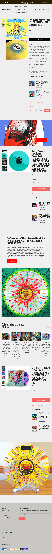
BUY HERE (26, 448)
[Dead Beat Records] (6, 9)
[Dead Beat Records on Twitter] (5, 2)
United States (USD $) (45, 2)
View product (39, 87)
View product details (37, 194)
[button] (26, 6)
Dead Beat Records (8, 547)
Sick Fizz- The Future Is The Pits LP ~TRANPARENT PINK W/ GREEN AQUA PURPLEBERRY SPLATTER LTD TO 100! (45, 348)
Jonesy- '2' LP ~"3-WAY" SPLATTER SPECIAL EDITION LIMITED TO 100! (35, 345)
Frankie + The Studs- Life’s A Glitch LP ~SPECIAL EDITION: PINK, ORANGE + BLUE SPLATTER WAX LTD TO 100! (6, 348)
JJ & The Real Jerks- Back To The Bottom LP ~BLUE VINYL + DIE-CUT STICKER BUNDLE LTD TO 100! (26, 346)
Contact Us (4, 522)
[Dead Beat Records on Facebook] (2, 2)
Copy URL (47, 110)
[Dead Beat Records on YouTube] (7, 2)
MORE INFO (11, 261)
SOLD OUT (39, 39)
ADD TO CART (41, 189)
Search (3, 520)
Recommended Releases (8, 513)
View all (47, 327)
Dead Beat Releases (6, 510)
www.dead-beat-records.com (19, 547)
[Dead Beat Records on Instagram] (4, 2)
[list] (16, 39)
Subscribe (22, 518)
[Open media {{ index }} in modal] (16, 29)
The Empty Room (6, 517)
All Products (4, 515)
